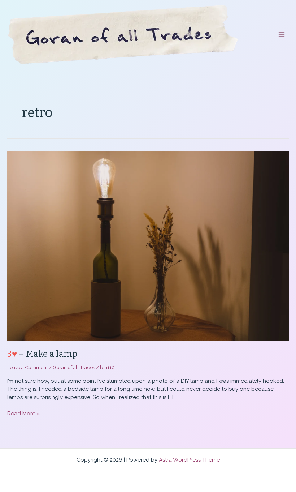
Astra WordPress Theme (189, 460)
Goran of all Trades (74, 367)
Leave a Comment (27, 367)
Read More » (23, 414)
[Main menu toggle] (281, 34)
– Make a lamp (42, 354)
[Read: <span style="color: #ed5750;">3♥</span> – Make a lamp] (148, 245)
